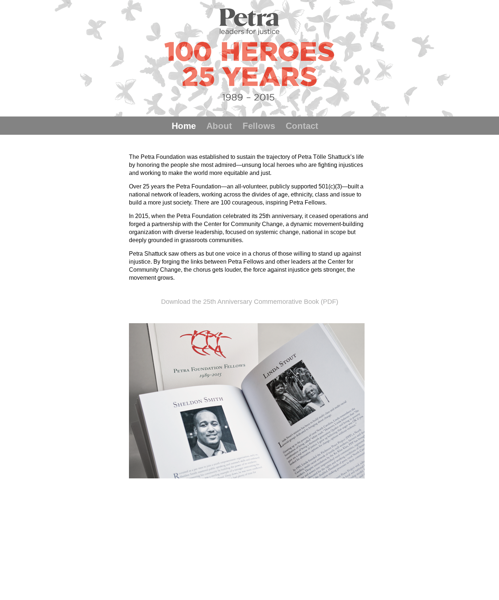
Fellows (259, 126)
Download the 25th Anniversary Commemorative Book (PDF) (249, 301)
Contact (302, 126)
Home (184, 126)
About (219, 126)
